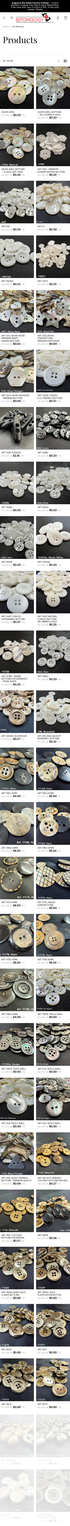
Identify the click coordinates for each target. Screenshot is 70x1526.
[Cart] (66, 18)
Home (6, 26)
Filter (10, 61)
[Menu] (4, 18)
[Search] (12, 18)
